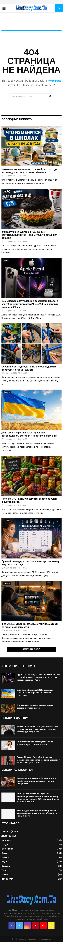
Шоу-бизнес (7, 849)
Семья (6, 129)
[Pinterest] (35, 925)
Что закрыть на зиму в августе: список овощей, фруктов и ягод (35, 706)
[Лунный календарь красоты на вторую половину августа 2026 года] (31, 538)
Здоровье (6, 840)
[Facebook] (11, 925)
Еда (5, 191)
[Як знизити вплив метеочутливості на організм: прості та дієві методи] (8, 745)
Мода (4, 861)
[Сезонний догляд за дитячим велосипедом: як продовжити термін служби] (31, 343)
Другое (4, 836)
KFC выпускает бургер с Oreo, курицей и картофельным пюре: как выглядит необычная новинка (29, 234)
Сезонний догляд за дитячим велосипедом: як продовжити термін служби (28, 368)
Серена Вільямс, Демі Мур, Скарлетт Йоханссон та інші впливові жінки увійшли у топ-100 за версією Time (38, 760)
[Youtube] (43, 925)
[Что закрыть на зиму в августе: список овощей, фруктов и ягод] (31, 476)
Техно (6, 260)
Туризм (4, 874)
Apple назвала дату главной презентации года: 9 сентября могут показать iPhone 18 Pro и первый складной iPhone (29, 304)
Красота (7, 521)
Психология (7, 879)
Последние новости (17, 119)
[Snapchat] (51, 925)
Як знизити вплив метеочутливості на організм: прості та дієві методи (35, 743)
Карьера (5, 866)
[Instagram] (27, 925)
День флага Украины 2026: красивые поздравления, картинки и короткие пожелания (29, 434)
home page (54, 80)
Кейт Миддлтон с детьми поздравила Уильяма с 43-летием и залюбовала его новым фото (37, 813)
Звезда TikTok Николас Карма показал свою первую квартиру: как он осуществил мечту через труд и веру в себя (37, 729)
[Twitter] (19, 925)
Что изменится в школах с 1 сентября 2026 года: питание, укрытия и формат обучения (29, 171)
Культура (7, 392)
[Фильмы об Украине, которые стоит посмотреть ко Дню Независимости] (31, 601)
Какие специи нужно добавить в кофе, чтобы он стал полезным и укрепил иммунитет (37, 781)
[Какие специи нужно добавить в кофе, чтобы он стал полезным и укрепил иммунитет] (8, 781)
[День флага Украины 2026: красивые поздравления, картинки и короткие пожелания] (31, 410)
